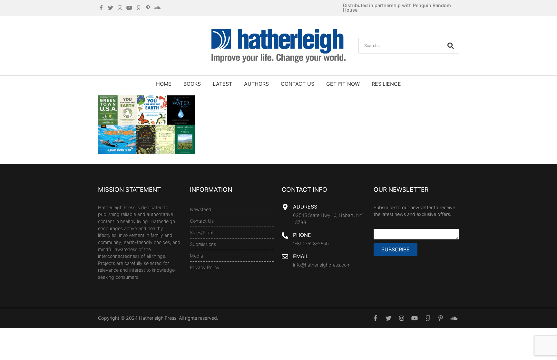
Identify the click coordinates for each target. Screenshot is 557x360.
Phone (302, 235)
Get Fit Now (343, 84)
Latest (222, 84)
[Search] (451, 46)
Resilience (386, 84)
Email (300, 256)
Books (192, 84)
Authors (256, 84)
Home (163, 84)
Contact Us (297, 84)
